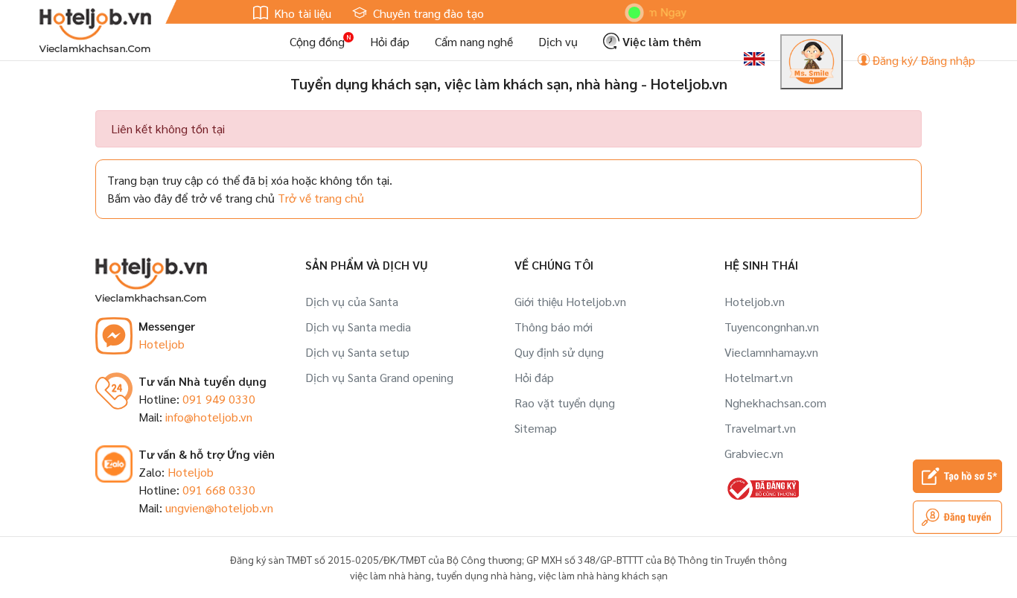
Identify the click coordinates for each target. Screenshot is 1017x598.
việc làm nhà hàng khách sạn (603, 575)
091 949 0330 (218, 399)
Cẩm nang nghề (474, 41)
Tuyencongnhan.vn (771, 326)
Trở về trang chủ (321, 198)
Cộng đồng (317, 41)
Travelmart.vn (760, 428)
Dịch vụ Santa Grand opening (379, 377)
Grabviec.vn (753, 453)
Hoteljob (161, 344)
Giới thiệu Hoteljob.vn (570, 301)
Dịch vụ (558, 41)
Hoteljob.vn (754, 301)
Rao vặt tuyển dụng (564, 402)
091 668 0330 (218, 489)
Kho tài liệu (301, 13)
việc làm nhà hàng (390, 575)
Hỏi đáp (389, 41)
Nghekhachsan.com (775, 402)
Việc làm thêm (660, 41)
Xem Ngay (648, 11)
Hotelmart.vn (758, 377)
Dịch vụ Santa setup (357, 352)
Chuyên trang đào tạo (427, 13)
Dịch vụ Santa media (358, 326)
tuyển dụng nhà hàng (484, 575)
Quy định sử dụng (559, 352)
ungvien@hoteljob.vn (219, 507)
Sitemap (535, 428)
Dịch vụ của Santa (351, 301)
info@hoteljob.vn (208, 416)
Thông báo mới (553, 326)
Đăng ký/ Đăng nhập (922, 60)
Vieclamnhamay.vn (771, 352)
